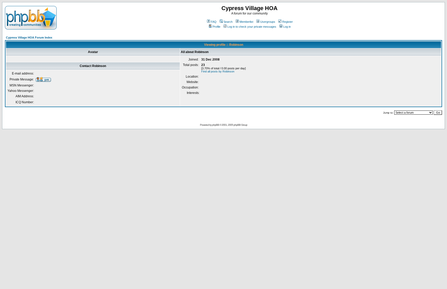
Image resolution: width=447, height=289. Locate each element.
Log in (287, 26)
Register (287, 21)
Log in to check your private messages (251, 26)
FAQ (214, 21)
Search (228, 21)
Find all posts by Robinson (217, 71)
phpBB (215, 124)
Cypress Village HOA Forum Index (29, 37)
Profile (216, 26)
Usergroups (267, 21)
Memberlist (246, 21)
